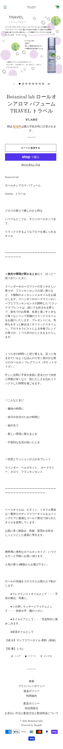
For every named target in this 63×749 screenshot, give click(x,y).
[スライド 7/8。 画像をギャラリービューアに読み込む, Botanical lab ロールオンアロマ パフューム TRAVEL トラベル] (40, 83)
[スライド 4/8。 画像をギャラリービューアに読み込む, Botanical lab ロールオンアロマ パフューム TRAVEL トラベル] (30, 83)
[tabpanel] (31, 44)
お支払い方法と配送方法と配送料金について (31, 713)
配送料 (17, 126)
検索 (31, 681)
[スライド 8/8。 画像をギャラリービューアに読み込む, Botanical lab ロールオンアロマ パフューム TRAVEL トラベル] (43, 83)
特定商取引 (31, 708)
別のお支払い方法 (30, 165)
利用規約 (31, 695)
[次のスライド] (48, 83)
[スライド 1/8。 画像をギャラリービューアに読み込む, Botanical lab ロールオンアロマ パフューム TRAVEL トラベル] (20, 83)
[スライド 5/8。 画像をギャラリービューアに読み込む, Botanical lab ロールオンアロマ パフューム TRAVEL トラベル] (33, 83)
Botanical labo (35, 720)
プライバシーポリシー (31, 686)
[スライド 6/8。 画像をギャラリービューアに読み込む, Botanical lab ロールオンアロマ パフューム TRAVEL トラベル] (36, 83)
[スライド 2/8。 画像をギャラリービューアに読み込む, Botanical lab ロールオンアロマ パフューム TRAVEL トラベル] (23, 83)
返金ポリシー (32, 691)
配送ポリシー (32, 703)
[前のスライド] (14, 83)
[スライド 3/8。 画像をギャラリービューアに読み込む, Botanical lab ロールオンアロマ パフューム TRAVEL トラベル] (26, 83)
